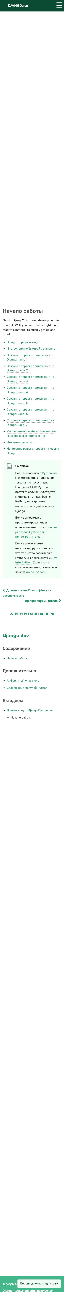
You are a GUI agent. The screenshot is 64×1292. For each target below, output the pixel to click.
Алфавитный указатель (23, 681)
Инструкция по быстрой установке (31, 349)
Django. (18, 5)
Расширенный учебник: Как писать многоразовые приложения (31, 433)
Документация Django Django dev (30, 710)
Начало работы (17, 658)
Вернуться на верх (34, 614)
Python (47, 473)
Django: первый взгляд (22, 342)
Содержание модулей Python (27, 688)
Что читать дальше (20, 442)
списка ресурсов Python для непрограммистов (36, 532)
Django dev (16, 635)
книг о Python (35, 572)
